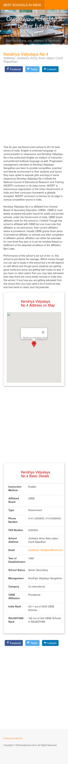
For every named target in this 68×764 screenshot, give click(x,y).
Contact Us (17, 738)
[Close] (43, 332)
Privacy (6, 738)
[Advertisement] (34, 107)
